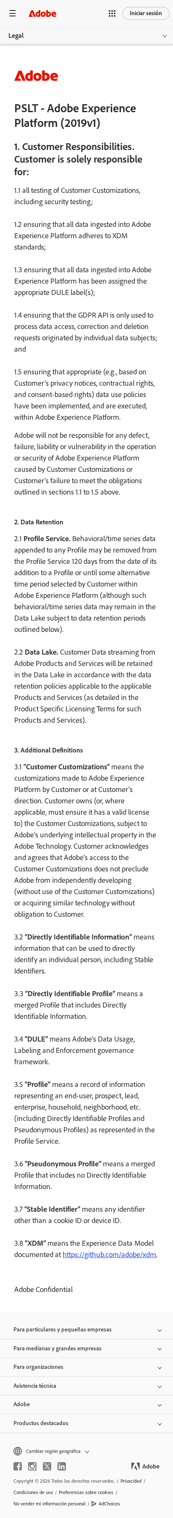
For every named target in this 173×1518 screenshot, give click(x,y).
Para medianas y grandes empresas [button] (57, 1348)
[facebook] (17, 1466)
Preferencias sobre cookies (86, 1492)
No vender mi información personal (49, 1504)
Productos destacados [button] (40, 1423)
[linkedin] (62, 1466)
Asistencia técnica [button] (34, 1385)
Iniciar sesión (146, 13)
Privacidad (131, 1481)
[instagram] (32, 1466)
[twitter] (47, 1466)
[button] (112, 13)
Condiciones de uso (33, 1492)
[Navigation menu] (12, 13)
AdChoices (109, 1504)
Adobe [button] (21, 1404)
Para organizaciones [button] (38, 1367)
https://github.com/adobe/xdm (109, 1254)
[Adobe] (42, 13)
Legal (16, 35)
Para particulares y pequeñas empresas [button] (62, 1329)
